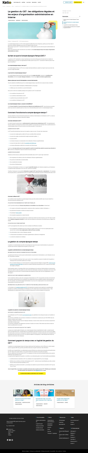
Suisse (72, 443)
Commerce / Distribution (50, 424)
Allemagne (73, 431)
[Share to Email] (65, 13)
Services (49, 431)
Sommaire (65, 16)
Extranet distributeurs (63, 438)
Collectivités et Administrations (50, 421)
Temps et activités (40, 425)
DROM (72, 435)
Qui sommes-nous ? (75, 420)
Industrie (49, 427)
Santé (48, 429)
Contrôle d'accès (39, 427)
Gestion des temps (25, 20)
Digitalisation (18, 20)
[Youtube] (12, 440)
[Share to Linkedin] (63, 13)
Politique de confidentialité (35, 451)
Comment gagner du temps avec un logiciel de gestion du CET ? (71, 27)
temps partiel (18, 212)
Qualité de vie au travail (26, 402)
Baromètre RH (62, 424)
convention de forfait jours (30, 143)
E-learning (61, 422)
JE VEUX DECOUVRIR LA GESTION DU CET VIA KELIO (32, 373)
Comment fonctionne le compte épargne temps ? (71, 23)
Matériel (23, 2)
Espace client (68, 2)
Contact (72, 422)
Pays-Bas (72, 439)
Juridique (66, 402)
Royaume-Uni (73, 441)
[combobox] (84, 2)
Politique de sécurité (45, 451)
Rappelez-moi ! (77, 2)
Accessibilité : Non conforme (56, 451)
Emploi (72, 424)
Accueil (4, 6)
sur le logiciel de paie (27, 315)
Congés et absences (11, 20)
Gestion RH (45, 403)
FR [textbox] (83, 2)
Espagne (72, 437)
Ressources (34, 2)
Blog (12, 6)
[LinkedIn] (8, 440)
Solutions (28, 2)
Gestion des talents (40, 430)
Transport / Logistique (52, 433)
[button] (67, 13)
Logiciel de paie (39, 423)
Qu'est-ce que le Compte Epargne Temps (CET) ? (71, 20)
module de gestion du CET (21, 287)
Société (39, 2)
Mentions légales (25, 451)
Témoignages (62, 420)
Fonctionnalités (17, 2)
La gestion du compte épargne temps (70, 24)
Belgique (72, 433)
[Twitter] (10, 440)
